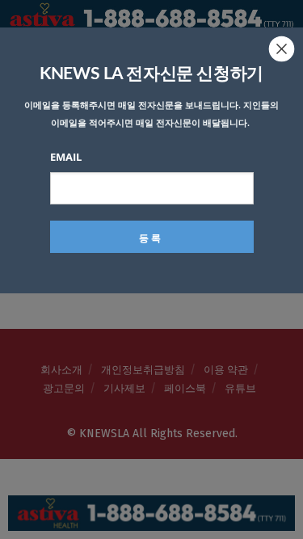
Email (66, 156)
